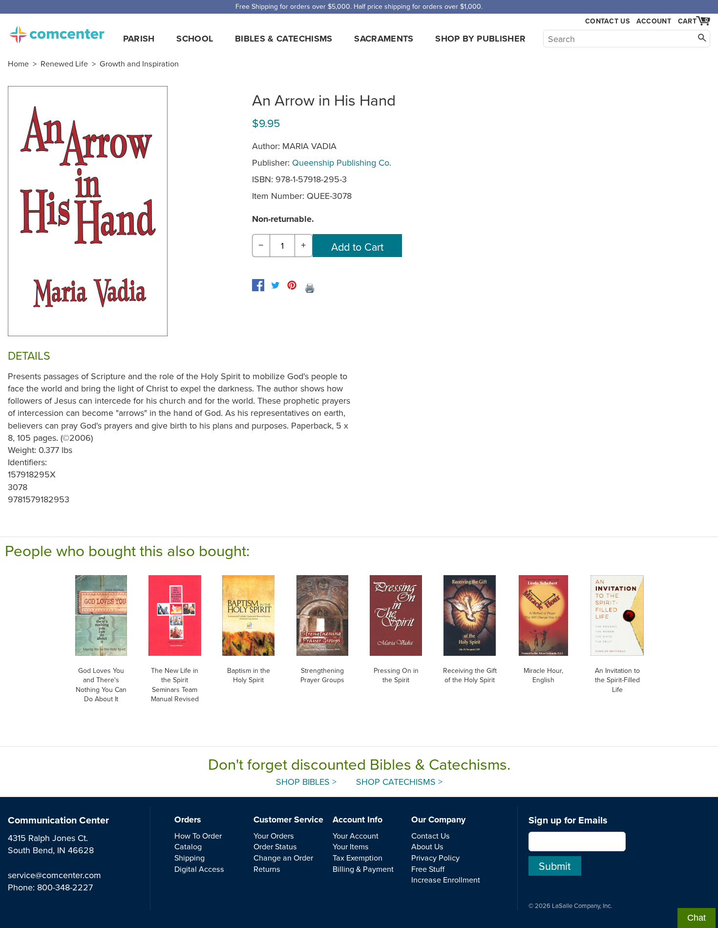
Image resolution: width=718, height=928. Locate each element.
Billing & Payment (363, 868)
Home (18, 63)
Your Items (351, 846)
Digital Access (199, 868)
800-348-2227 (65, 887)
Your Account (356, 835)
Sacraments (384, 38)
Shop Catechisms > (399, 782)
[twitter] (275, 285)
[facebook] (258, 285)
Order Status (275, 846)
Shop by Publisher (480, 38)
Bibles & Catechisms (284, 38)
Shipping (189, 857)
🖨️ (309, 287)
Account (653, 21)
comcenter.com (57, 32)
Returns (266, 868)
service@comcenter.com (54, 875)
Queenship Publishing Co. (341, 162)
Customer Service (288, 819)
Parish (139, 38)
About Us (427, 846)
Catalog (188, 846)
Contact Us (607, 21)
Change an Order (283, 857)
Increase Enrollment (445, 879)
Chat (696, 918)
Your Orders (273, 835)
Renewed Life (64, 63)
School (194, 38)
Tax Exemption (357, 857)
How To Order (198, 835)
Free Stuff (427, 868)
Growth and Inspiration (139, 63)
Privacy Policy (435, 857)
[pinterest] (292, 285)
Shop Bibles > (306, 782)
